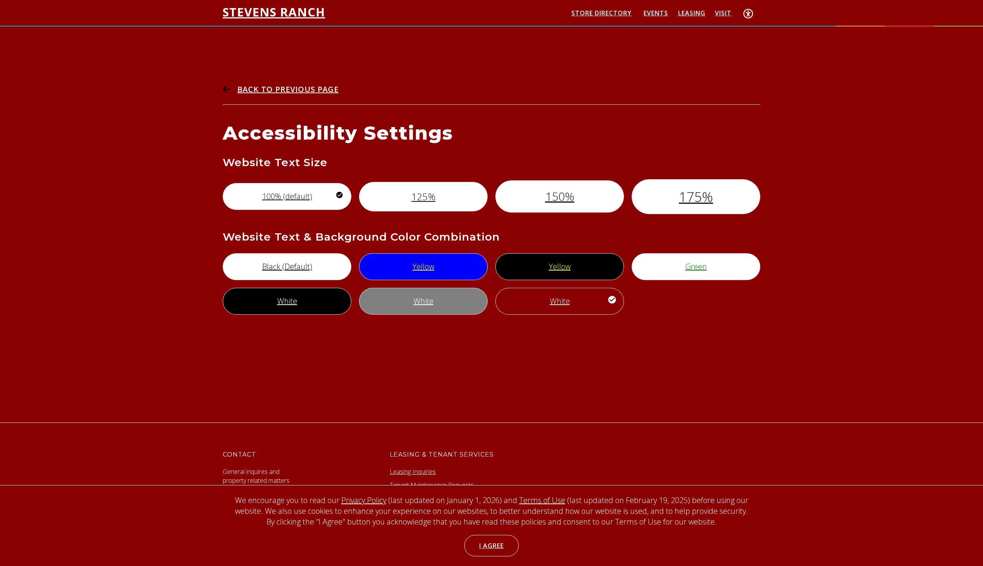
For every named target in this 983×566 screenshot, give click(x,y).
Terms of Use (542, 500)
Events (656, 13)
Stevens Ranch (274, 12)
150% (559, 196)
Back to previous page (288, 89)
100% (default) (287, 196)
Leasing (691, 13)
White (287, 301)
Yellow (423, 266)
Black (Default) (287, 266)
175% (696, 197)
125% (423, 196)
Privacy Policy (363, 500)
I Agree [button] (491, 545)
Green (696, 266)
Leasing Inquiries (413, 471)
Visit (723, 13)
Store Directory (601, 13)
